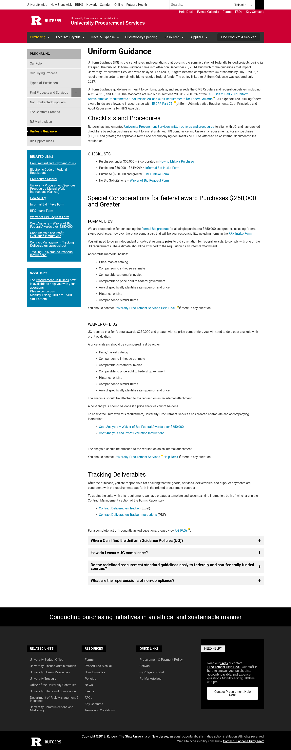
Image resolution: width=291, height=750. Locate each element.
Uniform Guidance (43, 131)
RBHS (79, 5)
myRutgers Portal (152, 672)
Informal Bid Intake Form (162, 168)
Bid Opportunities (42, 141)
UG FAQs (181, 530)
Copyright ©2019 (94, 736)
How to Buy (38, 198)
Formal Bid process (155, 229)
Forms (227, 12)
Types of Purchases (44, 83)
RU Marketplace (41, 122)
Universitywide (37, 5)
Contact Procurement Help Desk (232, 693)
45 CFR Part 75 (162, 104)
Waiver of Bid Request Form (149, 180)
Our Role (36, 63)
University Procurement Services (108, 23)
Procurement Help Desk (52, 280)
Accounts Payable (68, 37)
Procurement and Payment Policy (53, 163)
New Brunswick (61, 5)
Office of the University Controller (53, 685)
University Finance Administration (53, 666)
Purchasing (37, 37)
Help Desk (186, 12)
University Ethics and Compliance (53, 691)
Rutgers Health (136, 5)
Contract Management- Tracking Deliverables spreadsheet (52, 244)
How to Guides (95, 672)
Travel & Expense (103, 37)
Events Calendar (208, 12)
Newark (91, 5)
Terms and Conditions (100, 710)
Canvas (145, 666)
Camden (105, 5)
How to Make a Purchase (176, 161)
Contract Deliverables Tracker (120, 508)
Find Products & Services (238, 37)
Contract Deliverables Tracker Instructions (128, 515)
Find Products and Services (49, 92)
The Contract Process (45, 112)
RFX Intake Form (157, 174)
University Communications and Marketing (51, 709)
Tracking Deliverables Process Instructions (51, 253)
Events (89, 691)
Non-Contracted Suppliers (48, 102)
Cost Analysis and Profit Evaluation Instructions (132, 433)
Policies (90, 678)
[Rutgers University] (46, 20)
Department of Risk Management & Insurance (54, 699)
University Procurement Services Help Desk (145, 308)
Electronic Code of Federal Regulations (48, 171)
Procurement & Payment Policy (161, 659)
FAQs (238, 12)
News (89, 685)
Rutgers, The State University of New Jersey (137, 736)
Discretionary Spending (141, 37)
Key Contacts (255, 12)
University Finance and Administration (94, 18)
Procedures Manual (43, 179)
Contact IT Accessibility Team (243, 741)
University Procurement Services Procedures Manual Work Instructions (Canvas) (53, 188)
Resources (172, 37)
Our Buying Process (43, 73)
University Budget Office (46, 659)
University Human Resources (50, 672)
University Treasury (43, 678)
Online (118, 5)
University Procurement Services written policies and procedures (169, 126)
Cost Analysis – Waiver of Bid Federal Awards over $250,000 (141, 427)
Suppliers (196, 37)
